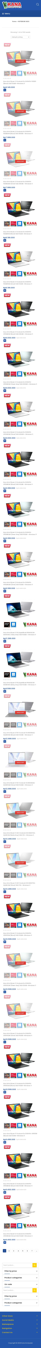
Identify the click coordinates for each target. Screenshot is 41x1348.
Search (34, 1265)
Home (14, 21)
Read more (4, 90)
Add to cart (4, 240)
